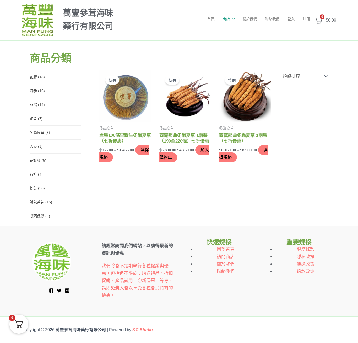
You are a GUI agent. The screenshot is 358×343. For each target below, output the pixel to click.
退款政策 (305, 271)
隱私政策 (305, 256)
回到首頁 (226, 249)
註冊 (306, 19)
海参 (37, 91)
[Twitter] (59, 290)
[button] (232, 19)
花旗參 (38, 160)
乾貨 (37, 188)
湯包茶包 (41, 202)
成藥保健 (40, 216)
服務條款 (305, 249)
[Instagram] (67, 290)
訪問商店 (226, 256)
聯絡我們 (272, 19)
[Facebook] (51, 290)
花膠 (37, 77)
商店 (226, 19)
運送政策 (305, 264)
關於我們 (249, 19)
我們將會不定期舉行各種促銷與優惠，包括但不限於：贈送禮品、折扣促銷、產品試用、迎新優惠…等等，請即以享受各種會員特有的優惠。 (137, 280)
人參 (36, 146)
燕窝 (37, 105)
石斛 (36, 174)
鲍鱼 (36, 119)
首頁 (211, 19)
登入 (291, 19)
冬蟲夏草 (40, 132)
